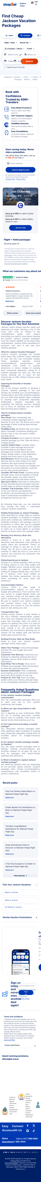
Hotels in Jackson (11, 900)
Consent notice (10, 179)
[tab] (9, 35)
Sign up (26, 992)
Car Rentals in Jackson (13, 907)
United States (34, 78)
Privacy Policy (20, 179)
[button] (34, 3)
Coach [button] (29, 49)
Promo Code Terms (12, 1045)
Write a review (12, 313)
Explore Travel (23, 4)
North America (27, 78)
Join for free (20, 228)
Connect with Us (17, 1128)
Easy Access (7, 1128)
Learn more (20, 202)
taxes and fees (9, 1040)
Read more (9, 797)
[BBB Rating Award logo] (36, 1106)
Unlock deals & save (20, 170)
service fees (8, 255)
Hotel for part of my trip (16, 67)
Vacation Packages (18, 78)
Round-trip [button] (24, 43)
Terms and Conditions (11, 1163)
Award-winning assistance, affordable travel (15, 1057)
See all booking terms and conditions (16, 264)
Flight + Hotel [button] (9, 43)
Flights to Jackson (11, 892)
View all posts (19, 876)
